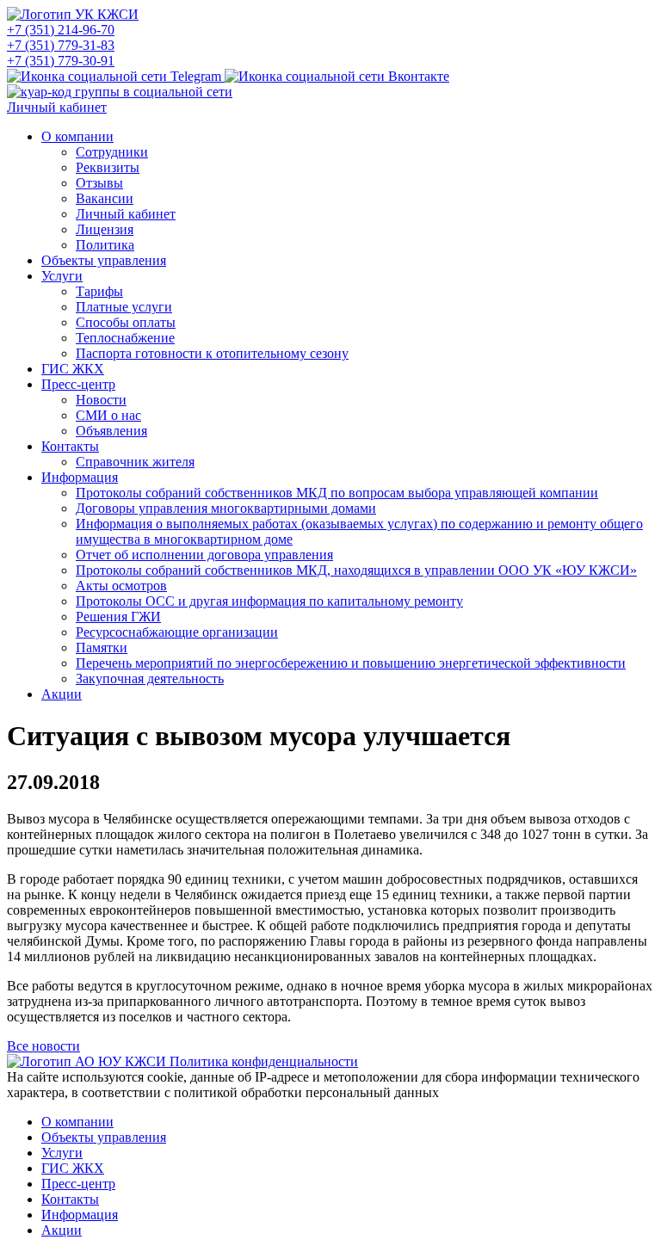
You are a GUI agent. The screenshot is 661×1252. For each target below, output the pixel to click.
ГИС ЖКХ (72, 368)
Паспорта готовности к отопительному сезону (212, 353)
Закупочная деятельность (150, 678)
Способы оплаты (126, 322)
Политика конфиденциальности (264, 1061)
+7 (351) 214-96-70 (60, 29)
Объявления (111, 430)
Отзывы (99, 183)
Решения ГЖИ (118, 616)
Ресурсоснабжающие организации (177, 632)
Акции (61, 694)
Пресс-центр (78, 384)
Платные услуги (124, 306)
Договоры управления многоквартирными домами (226, 508)
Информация (79, 477)
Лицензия (104, 229)
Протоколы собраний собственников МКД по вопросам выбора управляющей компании (337, 492)
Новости (101, 399)
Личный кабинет (57, 107)
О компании (77, 136)
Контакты (70, 446)
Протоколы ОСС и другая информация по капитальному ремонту (269, 601)
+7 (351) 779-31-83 (60, 45)
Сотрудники (112, 152)
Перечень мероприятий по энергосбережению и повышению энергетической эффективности (351, 663)
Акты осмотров (121, 585)
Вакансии (104, 198)
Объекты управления (103, 260)
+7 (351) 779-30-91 (60, 60)
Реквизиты (107, 167)
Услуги (62, 275)
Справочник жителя (135, 461)
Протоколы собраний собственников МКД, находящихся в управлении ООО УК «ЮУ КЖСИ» (356, 570)
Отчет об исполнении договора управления (204, 554)
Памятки (101, 647)
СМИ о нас (108, 415)
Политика (105, 244)
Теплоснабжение (125, 337)
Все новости (43, 1046)
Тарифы (99, 291)
